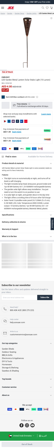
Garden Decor (19, 13)
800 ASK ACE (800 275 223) (22, 310)
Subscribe (44, 297)
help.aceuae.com (17, 322)
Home (3, 13)
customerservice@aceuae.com (23, 334)
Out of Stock (27, 444)
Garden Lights (31, 13)
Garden (9, 13)
